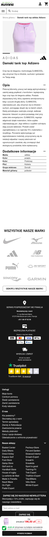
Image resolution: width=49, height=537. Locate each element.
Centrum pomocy (10, 396)
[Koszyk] (46, 4)
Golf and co (7, 466)
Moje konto (7, 393)
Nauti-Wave (7, 481)
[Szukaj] (9, 11)
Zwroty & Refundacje (12, 424)
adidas (11, 58)
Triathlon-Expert (33, 475)
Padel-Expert (8, 488)
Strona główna (9, 17)
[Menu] (3, 11)
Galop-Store (7, 463)
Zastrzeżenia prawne (12, 428)
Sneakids (30, 463)
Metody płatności (10, 431)
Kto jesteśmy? (8, 415)
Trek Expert (31, 472)
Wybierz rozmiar (24, 533)
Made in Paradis (9, 478)
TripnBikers (31, 478)
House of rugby (9, 472)
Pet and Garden (33, 450)
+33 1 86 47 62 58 (24, 319)
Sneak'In (30, 459)
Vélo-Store (30, 481)
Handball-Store (9, 469)
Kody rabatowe (9, 406)
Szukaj (15, 11)
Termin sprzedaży (10, 421)
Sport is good (32, 466)
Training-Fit (31, 469)
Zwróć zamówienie (24, 360)
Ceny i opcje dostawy (12, 434)
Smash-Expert (32, 456)
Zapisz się (24, 514)
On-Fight (6, 485)
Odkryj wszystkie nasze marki (24, 288)
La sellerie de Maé (10, 475)
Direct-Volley (8, 453)
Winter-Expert (32, 485)
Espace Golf (7, 456)
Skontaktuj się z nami (24, 311)
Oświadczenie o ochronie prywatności (19, 437)
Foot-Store (7, 459)
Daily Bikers (7, 450)
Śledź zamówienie (10, 399)
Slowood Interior (33, 453)
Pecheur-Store (32, 447)
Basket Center (8, 447)
